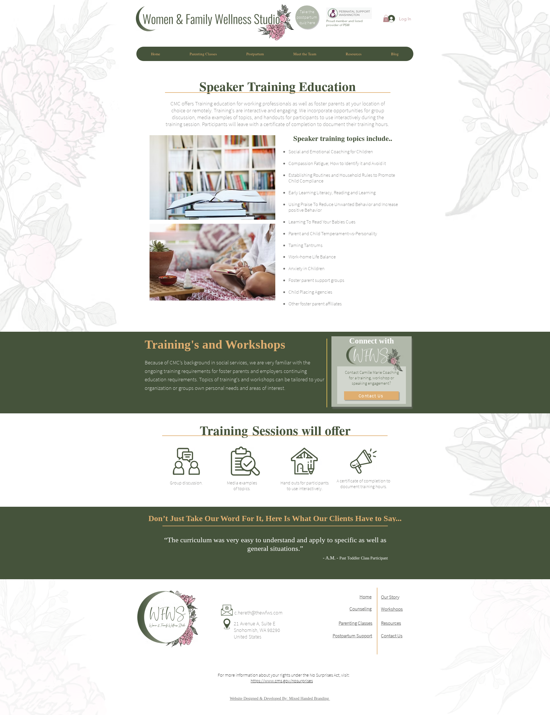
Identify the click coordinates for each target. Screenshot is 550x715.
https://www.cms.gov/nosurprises (282, 680)
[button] (386, 18)
